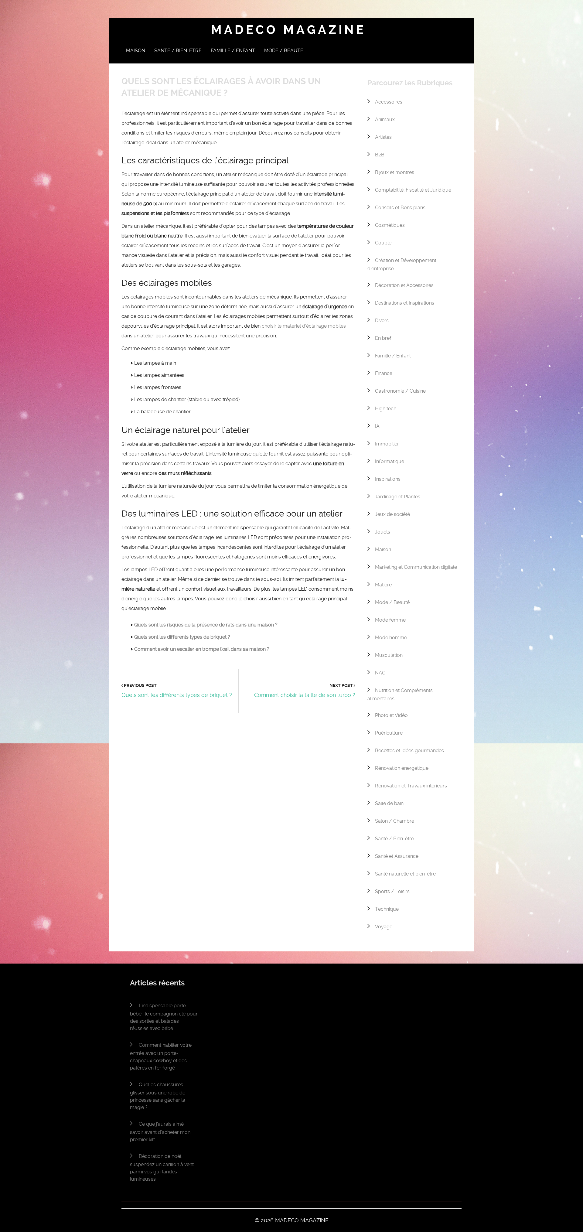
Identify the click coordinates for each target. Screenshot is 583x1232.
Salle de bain (389, 803)
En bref (383, 338)
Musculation (389, 655)
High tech (385, 408)
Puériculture (389, 733)
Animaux (385, 119)
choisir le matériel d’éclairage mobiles (304, 326)
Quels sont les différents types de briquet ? (182, 637)
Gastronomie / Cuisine (400, 391)
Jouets (382, 532)
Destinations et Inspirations (404, 303)
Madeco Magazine (288, 30)
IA (377, 426)
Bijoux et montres (394, 172)
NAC (380, 673)
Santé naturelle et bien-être (405, 874)
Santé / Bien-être (178, 50)
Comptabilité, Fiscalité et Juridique (413, 190)
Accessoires (388, 102)
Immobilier (387, 444)
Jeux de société (392, 514)
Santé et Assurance (396, 856)
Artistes (383, 137)
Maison (135, 50)
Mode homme (391, 637)
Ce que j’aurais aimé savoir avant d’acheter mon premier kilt (160, 1131)
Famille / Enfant (233, 50)
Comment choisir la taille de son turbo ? (304, 695)
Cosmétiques (390, 225)
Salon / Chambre (394, 821)
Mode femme (390, 620)
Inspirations (388, 479)
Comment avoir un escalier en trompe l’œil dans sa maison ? (201, 649)
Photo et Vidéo (391, 715)
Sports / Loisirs (392, 891)
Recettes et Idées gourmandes (409, 750)
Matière (383, 585)
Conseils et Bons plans (400, 207)
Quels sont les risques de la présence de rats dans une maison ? (206, 625)
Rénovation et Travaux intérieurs (411, 786)
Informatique (389, 461)
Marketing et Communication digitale (416, 567)
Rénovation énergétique (401, 768)
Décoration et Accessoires (404, 285)
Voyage (383, 927)
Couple (383, 243)
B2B (379, 155)
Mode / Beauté (283, 50)
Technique (387, 909)
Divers (382, 320)
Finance (383, 373)
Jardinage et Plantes (397, 497)
